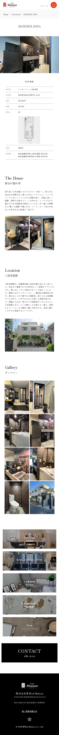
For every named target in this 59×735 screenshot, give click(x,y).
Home (5, 14)
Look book (16, 14)
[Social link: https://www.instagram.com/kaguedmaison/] (29, 719)
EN (41, 6)
